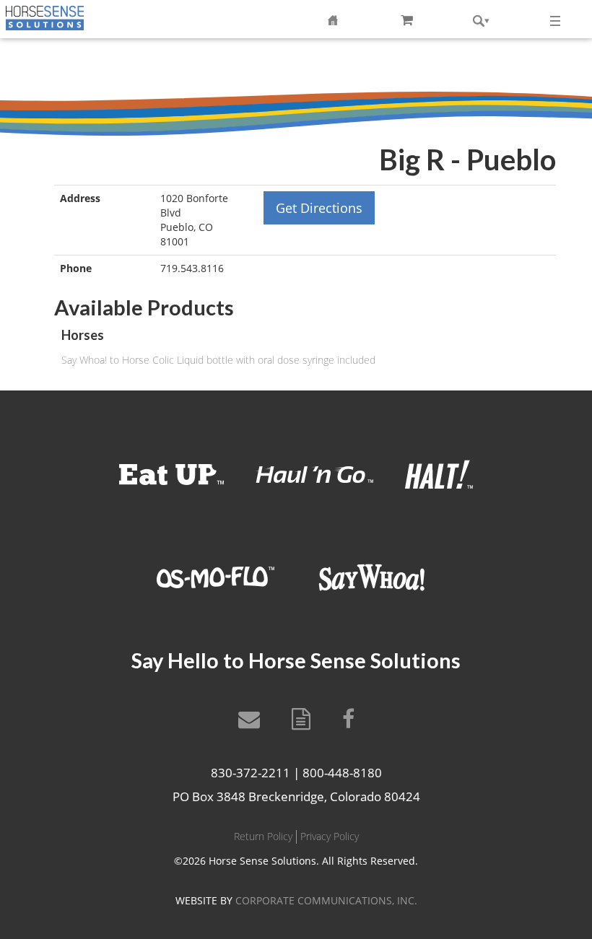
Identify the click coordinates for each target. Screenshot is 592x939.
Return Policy (263, 836)
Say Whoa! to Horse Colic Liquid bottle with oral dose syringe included (218, 360)
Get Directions (319, 208)
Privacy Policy (329, 836)
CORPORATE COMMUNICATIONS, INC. (326, 900)
